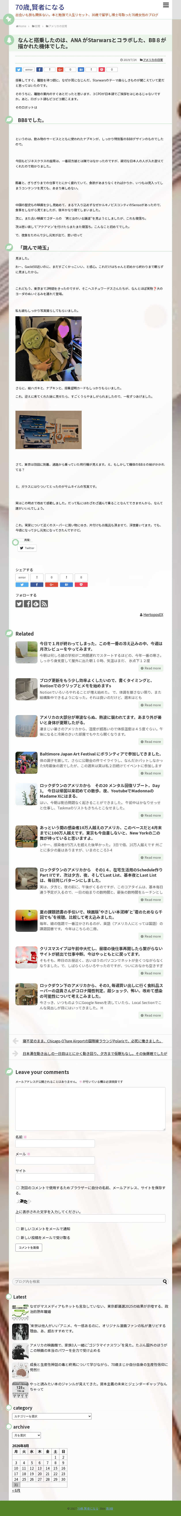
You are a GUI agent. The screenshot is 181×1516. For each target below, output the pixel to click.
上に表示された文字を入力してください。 (49, 1211)
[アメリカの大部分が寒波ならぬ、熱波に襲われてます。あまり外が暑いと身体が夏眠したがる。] (26, 726)
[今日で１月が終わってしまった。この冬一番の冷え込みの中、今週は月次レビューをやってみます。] (26, 652)
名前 (21, 1136)
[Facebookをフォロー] (27, 603)
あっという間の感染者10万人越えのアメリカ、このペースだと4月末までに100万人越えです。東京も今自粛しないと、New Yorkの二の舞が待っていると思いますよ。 (101, 833)
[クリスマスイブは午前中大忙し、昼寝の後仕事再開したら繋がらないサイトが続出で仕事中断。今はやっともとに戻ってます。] (26, 957)
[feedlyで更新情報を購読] (36, 603)
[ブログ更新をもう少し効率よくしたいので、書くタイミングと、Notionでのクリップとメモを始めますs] (26, 689)
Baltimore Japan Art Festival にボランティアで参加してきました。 (101, 754)
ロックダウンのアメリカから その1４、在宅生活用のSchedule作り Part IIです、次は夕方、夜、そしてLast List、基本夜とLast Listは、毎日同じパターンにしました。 (103, 875)
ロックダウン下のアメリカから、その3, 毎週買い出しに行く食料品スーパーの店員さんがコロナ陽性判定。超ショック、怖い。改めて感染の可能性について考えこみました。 (101, 990)
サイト (20, 1170)
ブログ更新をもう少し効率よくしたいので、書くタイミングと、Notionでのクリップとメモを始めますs (97, 682)
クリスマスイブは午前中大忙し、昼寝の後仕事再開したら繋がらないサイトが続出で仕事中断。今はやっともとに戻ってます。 (101, 951)
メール (22, 1153)
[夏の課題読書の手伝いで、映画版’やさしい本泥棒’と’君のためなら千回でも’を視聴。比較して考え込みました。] (26, 921)
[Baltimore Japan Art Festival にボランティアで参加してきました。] (26, 763)
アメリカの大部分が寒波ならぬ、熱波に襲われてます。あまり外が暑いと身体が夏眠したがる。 (101, 719)
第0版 (109, 1508)
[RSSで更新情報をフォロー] (44, 603)
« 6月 (16, 1490)
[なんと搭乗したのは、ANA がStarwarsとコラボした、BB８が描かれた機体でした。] (81, 69)
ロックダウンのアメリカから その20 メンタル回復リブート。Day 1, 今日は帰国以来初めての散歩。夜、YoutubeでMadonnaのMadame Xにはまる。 (100, 790)
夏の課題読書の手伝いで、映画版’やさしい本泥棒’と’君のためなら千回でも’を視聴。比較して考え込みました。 (101, 914)
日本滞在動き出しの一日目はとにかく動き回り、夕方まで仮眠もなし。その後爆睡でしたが (95, 1053)
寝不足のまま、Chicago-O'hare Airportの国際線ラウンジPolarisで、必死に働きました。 (93, 1040)
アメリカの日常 (153, 60)
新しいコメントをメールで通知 (45, 1228)
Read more (153, 668)
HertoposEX (153, 614)
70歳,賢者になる (40, 7)
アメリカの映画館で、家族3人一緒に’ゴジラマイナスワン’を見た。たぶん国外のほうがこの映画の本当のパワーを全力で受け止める (98, 1347)
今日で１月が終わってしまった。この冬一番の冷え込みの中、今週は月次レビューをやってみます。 (101, 646)
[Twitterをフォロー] (19, 603)
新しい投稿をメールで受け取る (45, 1237)
